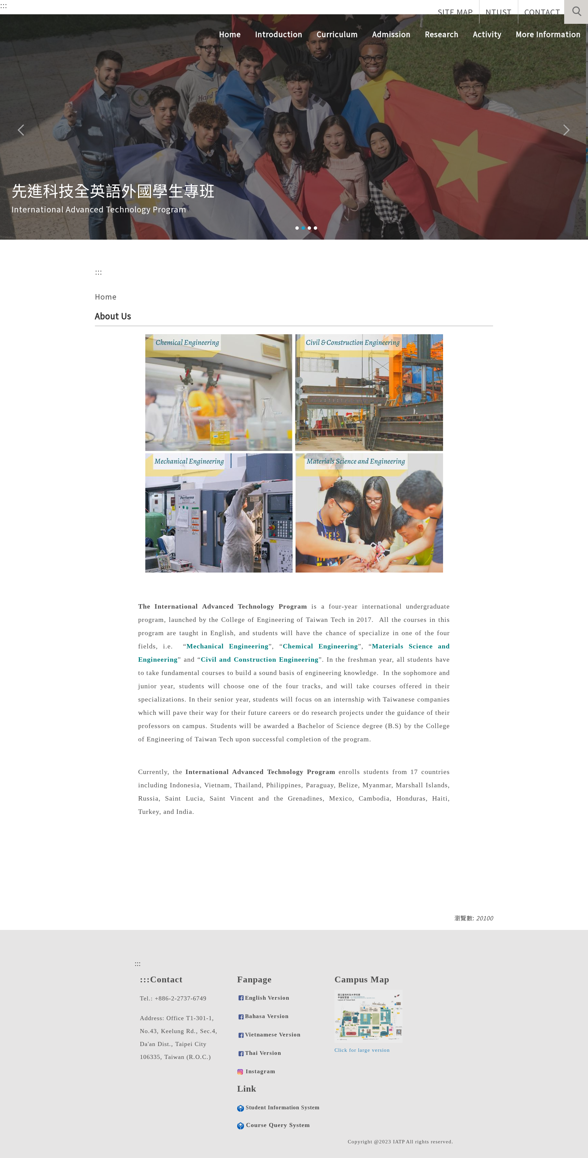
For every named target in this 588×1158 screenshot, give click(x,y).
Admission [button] (391, 34)
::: (3, 5)
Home (230, 34)
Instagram (260, 1071)
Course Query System (278, 1125)
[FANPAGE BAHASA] (241, 1034)
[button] (576, 12)
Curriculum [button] (337, 34)
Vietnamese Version (272, 1034)
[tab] (297, 228)
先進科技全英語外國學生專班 (113, 187)
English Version (267, 998)
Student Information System (283, 1108)
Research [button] (442, 34)
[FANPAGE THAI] (240, 1071)
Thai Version (263, 1053)
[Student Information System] (240, 1107)
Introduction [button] (279, 34)
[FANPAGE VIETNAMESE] (241, 1053)
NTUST (499, 11)
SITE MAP (455, 11)
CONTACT (542, 11)
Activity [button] (487, 34)
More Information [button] (548, 34)
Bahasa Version (267, 1016)
